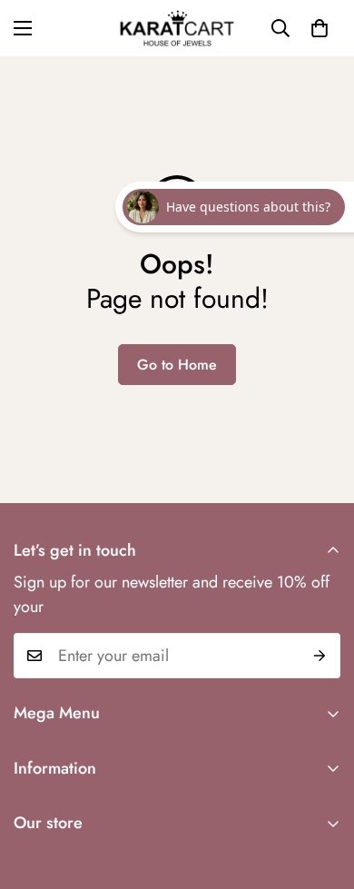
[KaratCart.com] (177, 28)
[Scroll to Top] (321, 793)
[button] (319, 28)
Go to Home (177, 364)
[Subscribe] (320, 655)
